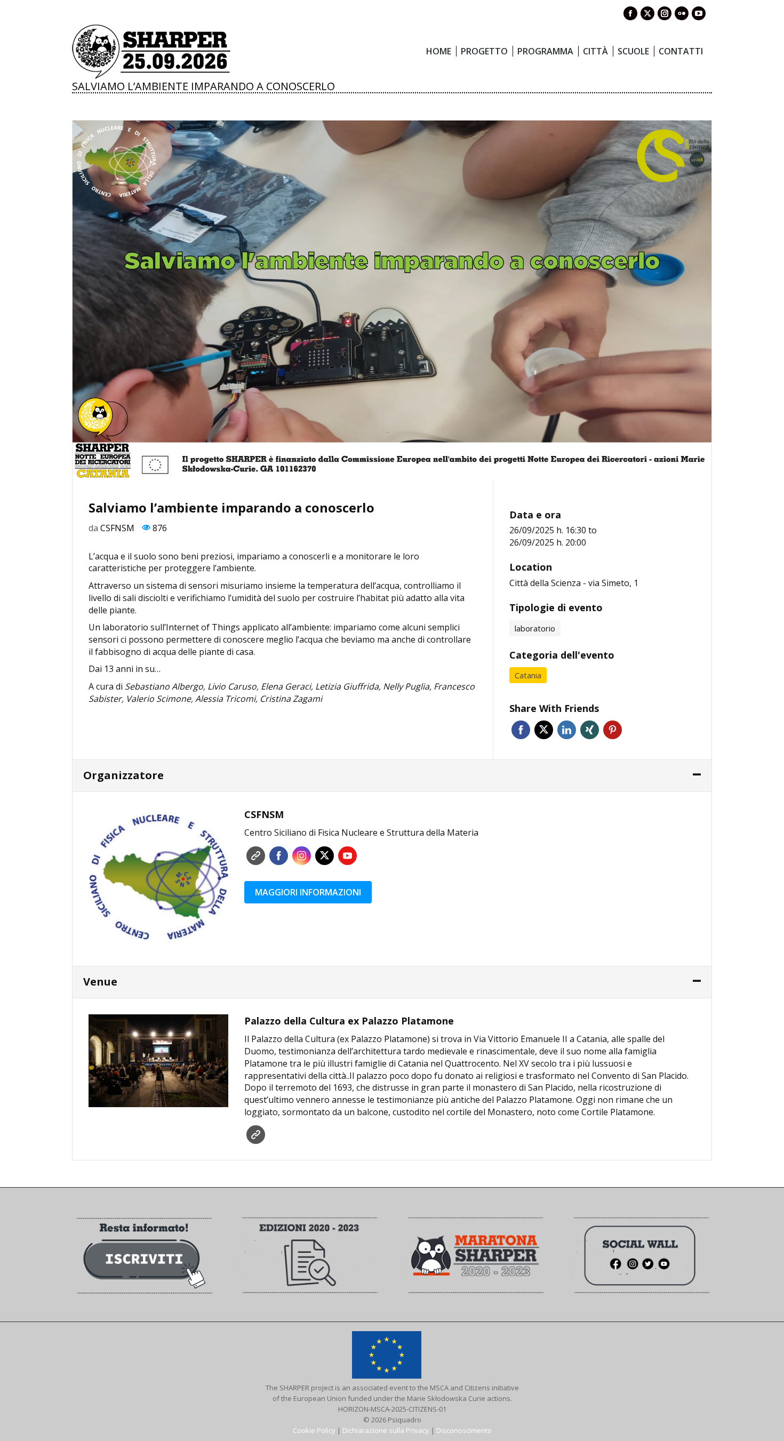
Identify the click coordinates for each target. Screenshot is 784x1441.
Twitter (543, 729)
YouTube (347, 855)
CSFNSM (117, 528)
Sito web (255, 855)
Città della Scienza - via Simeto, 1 (573, 583)
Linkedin (566, 729)
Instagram (301, 855)
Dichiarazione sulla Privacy (385, 1430)
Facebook (520, 729)
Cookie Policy (314, 1430)
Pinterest (612, 729)
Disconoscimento (464, 1430)
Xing (589, 729)
